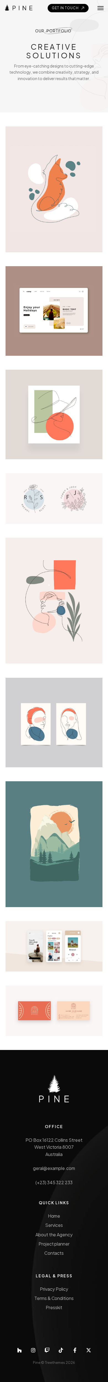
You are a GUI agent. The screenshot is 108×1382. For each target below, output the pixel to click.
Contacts (54, 1253)
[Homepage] (54, 311)
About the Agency (54, 1234)
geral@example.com (54, 1168)
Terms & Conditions (54, 1298)
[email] (75, 1350)
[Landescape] (54, 844)
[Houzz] (19, 1350)
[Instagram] (33, 1350)
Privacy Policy (54, 1289)
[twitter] (89, 1350)
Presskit (54, 1307)
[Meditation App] (54, 946)
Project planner (54, 1244)
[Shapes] (54, 601)
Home (54, 1216)
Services (54, 1225)
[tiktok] (61, 1350)
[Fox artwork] (54, 189)
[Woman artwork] (54, 414)
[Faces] (54, 722)
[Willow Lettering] (54, 498)
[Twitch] (47, 1350)
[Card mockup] (54, 1011)
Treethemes (55, 1362)
